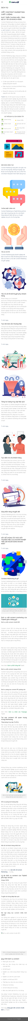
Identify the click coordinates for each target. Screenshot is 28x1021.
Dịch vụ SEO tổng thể (14, 665)
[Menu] (2, 2)
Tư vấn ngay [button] (4, 320)
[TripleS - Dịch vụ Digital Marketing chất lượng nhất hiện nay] (14, 2)
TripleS (3, 97)
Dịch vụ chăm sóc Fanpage (18, 712)
